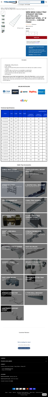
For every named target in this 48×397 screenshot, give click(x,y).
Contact (10, 392)
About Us (14, 392)
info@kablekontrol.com (9, 368)
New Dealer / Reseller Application (22, 392)
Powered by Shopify (24, 394)
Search (6, 392)
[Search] (42, 2)
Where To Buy (32, 392)
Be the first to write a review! (24, 348)
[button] (3, 13)
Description (24, 59)
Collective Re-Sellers (39, 392)
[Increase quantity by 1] (36, 33)
